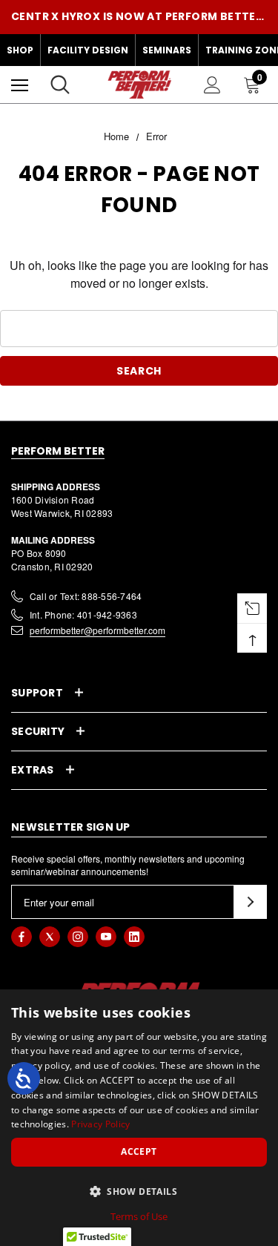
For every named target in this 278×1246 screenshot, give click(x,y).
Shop (20, 50)
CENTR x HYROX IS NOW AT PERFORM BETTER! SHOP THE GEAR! (139, 16)
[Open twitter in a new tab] (49, 936)
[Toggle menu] (19, 84)
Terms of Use (139, 1216)
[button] (139, 1191)
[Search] (60, 84)
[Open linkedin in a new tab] (134, 936)
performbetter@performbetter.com (97, 630)
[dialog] (139, 1117)
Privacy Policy (100, 1124)
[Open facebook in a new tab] (21, 936)
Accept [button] (138, 1151)
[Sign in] (212, 84)
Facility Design (87, 50)
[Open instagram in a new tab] (77, 936)
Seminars (166, 50)
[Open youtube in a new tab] (106, 936)
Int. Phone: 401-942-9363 (83, 614)
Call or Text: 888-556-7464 (86, 596)
